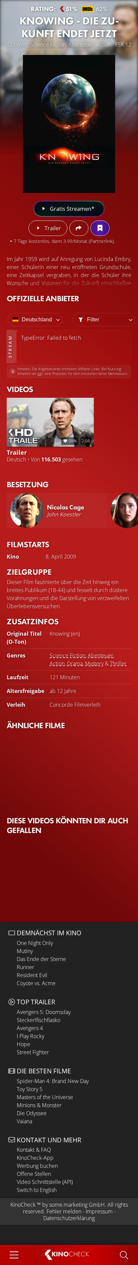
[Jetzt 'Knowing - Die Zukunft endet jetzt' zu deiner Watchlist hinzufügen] (100, 228)
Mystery (94, 663)
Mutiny (25, 951)
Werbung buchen (37, 1165)
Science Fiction (67, 655)
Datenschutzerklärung (69, 1218)
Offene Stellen (34, 1174)
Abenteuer (100, 655)
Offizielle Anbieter (43, 298)
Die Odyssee (32, 1113)
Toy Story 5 (30, 1089)
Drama (75, 663)
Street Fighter (33, 1052)
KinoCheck (23, 1204)
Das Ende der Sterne (41, 959)
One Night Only (35, 943)
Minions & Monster (39, 1105)
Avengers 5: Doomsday (44, 1012)
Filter (93, 319)
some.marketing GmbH (77, 1204)
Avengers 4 (30, 1028)
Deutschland (37, 319)
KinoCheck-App (35, 1157)
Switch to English (37, 1190)
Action (57, 663)
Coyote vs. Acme (36, 983)
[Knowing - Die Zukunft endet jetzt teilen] (78, 228)
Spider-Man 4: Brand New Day (53, 1081)
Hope (23, 1044)
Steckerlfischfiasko (38, 1020)
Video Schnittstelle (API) (45, 1182)
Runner (25, 967)
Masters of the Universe (45, 1097)
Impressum (99, 1211)
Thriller (118, 663)
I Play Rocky (30, 1036)
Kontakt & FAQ (34, 1149)
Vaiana (24, 1121)
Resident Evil (32, 975)
